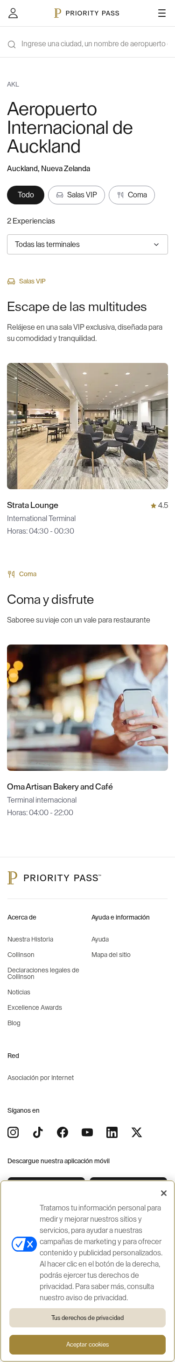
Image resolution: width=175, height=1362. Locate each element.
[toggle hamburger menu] (162, 13)
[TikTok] (37, 1132)
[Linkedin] (112, 1132)
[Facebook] (62, 1132)
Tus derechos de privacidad (87, 1318)
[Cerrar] (164, 1193)
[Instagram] (13, 1132)
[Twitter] (136, 1132)
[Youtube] (87, 1132)
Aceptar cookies (87, 1344)
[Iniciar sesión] (13, 13)
